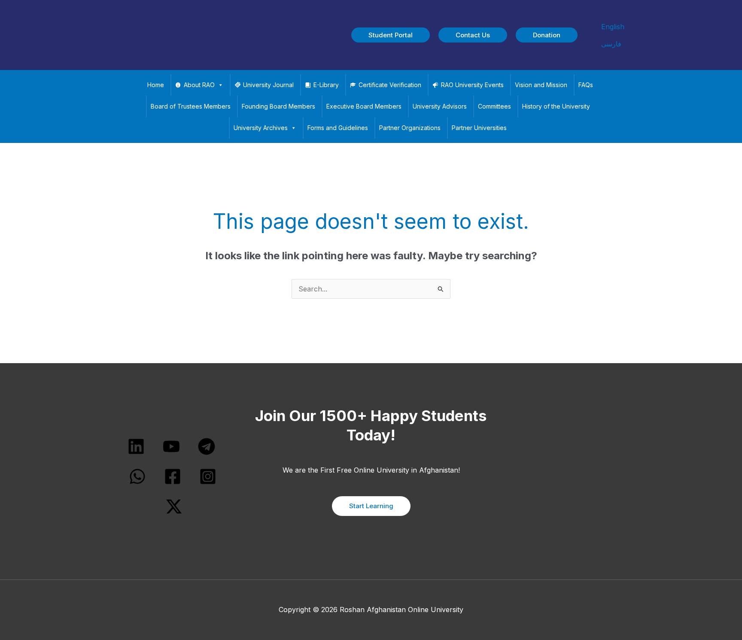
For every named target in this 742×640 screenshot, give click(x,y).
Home (155, 84)
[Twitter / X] (174, 506)
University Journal (268, 84)
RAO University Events (472, 84)
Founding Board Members (278, 106)
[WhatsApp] (137, 476)
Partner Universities (479, 127)
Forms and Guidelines (337, 127)
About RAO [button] (199, 84)
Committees (494, 106)
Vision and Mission (541, 84)
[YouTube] (171, 446)
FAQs (585, 84)
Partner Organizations (410, 127)
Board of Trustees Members (191, 106)
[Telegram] (207, 446)
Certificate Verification (390, 84)
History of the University (556, 106)
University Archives (261, 127)
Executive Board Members (363, 106)
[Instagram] (208, 476)
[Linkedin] (136, 446)
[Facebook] (173, 476)
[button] (390, 34)
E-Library (326, 84)
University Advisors (440, 106)
